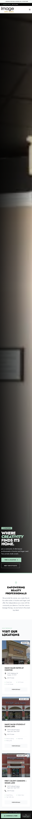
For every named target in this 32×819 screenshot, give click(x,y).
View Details (16, 689)
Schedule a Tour (11, 816)
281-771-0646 (10, 4)
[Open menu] (29, 9)
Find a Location (10, 560)
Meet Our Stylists (10, 566)
